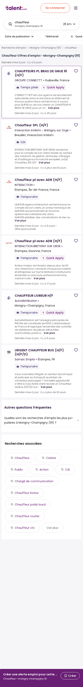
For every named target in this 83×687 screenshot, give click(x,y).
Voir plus (53, 108)
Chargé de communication (34, 481)
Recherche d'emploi (14, 48)
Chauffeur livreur (27, 493)
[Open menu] (75, 8)
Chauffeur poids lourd (30, 505)
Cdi (67, 470)
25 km (67, 24)
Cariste (51, 458)
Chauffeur (22, 458)
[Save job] (76, 71)
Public (19, 470)
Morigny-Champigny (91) (45, 48)
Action (44, 470)
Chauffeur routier (27, 516)
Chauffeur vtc (25, 528)
